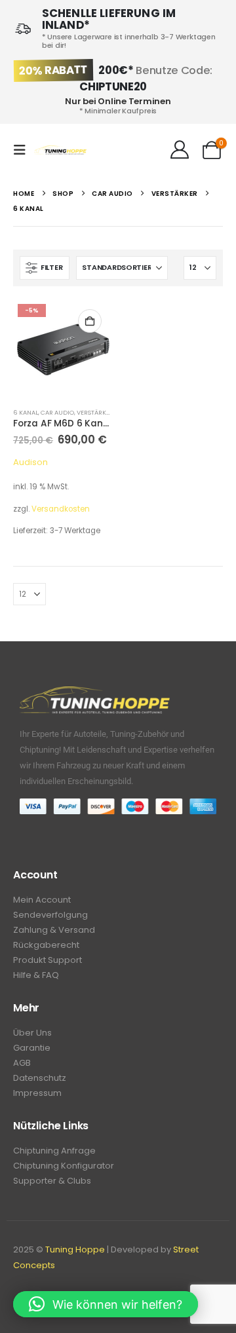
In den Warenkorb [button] (90, 321)
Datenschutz (39, 1078)
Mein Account (42, 899)
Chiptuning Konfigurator (63, 1165)
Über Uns (32, 1032)
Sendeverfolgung (50, 915)
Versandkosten (60, 509)
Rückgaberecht (46, 945)
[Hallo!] (179, 150)
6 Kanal (25, 412)
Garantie (31, 1048)
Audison (30, 462)
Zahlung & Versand (54, 930)
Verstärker (95, 412)
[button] (23, 150)
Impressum (37, 1093)
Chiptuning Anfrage (54, 1150)
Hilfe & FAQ (36, 975)
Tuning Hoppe (75, 1249)
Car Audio (57, 412)
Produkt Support (47, 960)
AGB (22, 1063)
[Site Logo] (60, 150)
